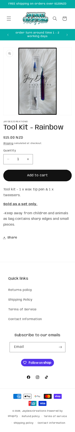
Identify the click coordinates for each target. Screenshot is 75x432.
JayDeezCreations (34, 411)
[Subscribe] (60, 347)
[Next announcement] (67, 34)
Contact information (51, 423)
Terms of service (55, 416)
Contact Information (25, 319)
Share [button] (12, 237)
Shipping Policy (20, 299)
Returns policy (20, 290)
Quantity (9, 150)
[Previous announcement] (7, 34)
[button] (9, 18)
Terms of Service (22, 309)
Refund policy (31, 416)
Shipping (8, 143)
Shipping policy (24, 423)
